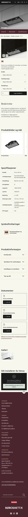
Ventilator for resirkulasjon (12, 262)
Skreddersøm (5, 423)
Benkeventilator (6, 406)
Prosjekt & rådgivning (7, 426)
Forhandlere (5, 420)
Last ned (8, 302)
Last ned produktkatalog (9, 485)
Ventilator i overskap (15, 36)
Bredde (3, 71)
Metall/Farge (4, 85)
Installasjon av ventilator (11, 269)
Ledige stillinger (6, 440)
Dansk (12, 6)
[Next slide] (7, 55)
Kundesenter (5, 417)
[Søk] (23, 495)
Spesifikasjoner (22, 31)
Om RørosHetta (6, 443)
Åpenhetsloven (6, 455)
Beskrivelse (12, 31)
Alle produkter (7, 36)
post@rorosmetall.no (7, 473)
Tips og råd (7, 276)
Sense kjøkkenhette (7, 403)
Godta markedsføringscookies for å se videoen (14, 386)
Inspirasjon (4, 411)
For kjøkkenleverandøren (8, 428)
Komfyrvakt (7, 254)
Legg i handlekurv (18, 93)
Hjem (2, 36)
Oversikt (3, 31)
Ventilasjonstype (5, 78)
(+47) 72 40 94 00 (6, 471)
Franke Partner (6, 446)
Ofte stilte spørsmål (7, 437)
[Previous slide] (3, 55)
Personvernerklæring (7, 452)
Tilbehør (4, 408)
